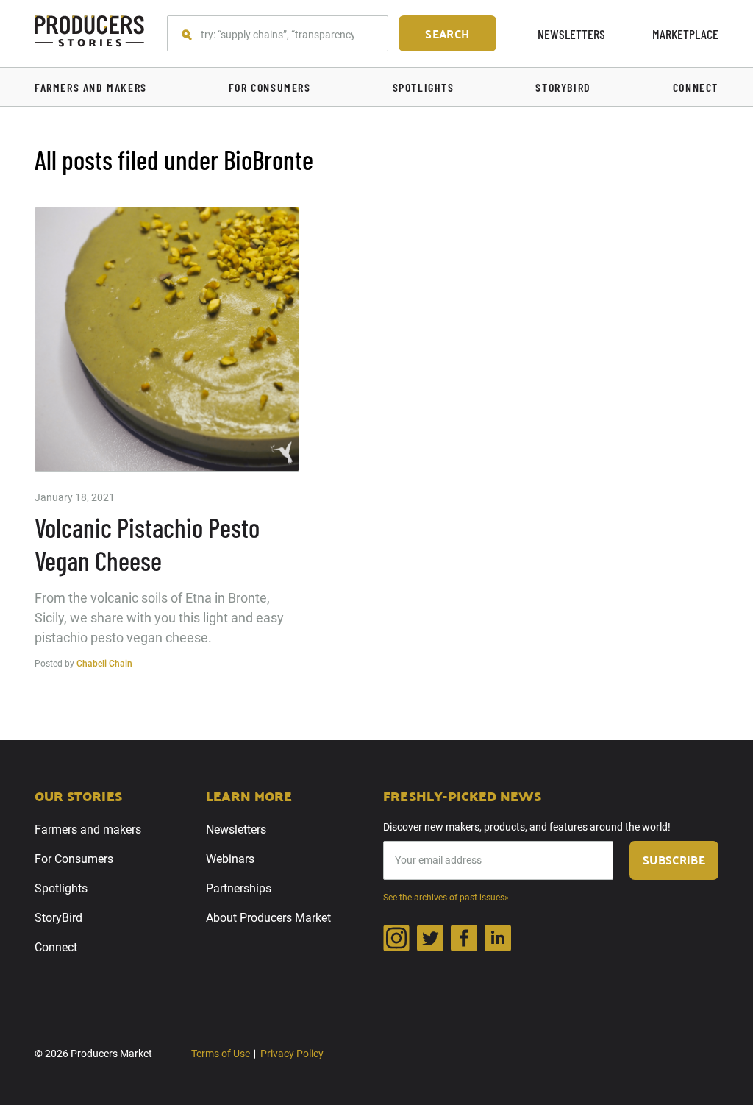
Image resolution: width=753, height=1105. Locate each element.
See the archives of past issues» (446, 897)
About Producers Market (268, 918)
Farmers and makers (88, 829)
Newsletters (571, 34)
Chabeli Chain (104, 663)
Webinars (230, 859)
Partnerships (238, 888)
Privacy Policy (292, 1053)
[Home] (90, 33)
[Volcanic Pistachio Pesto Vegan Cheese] (167, 339)
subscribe (674, 859)
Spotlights (61, 888)
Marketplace (685, 34)
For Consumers (74, 859)
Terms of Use (220, 1053)
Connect (56, 947)
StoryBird (58, 918)
